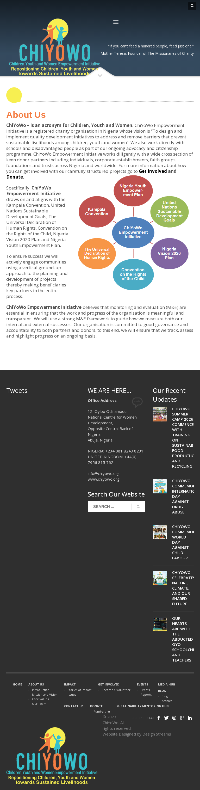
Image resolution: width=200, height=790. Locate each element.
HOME (17, 684)
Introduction (40, 690)
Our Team (39, 704)
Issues (72, 694)
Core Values (40, 699)
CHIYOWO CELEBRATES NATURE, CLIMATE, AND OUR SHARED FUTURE (183, 588)
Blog (165, 696)
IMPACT (70, 684)
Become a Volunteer (116, 690)
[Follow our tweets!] (166, 718)
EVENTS (142, 684)
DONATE (96, 706)
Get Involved (153, 171)
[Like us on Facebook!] (158, 718)
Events (145, 690)
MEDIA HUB (166, 684)
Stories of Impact (79, 690)
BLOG (162, 691)
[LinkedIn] (190, 718)
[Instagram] (174, 718)
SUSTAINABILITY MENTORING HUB (142, 706)
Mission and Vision (45, 694)
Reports (146, 694)
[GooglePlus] (182, 718)
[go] (138, 506)
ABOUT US (36, 684)
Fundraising (102, 711)
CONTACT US (74, 706)
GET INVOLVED (108, 684)
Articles (167, 701)
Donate (14, 177)
